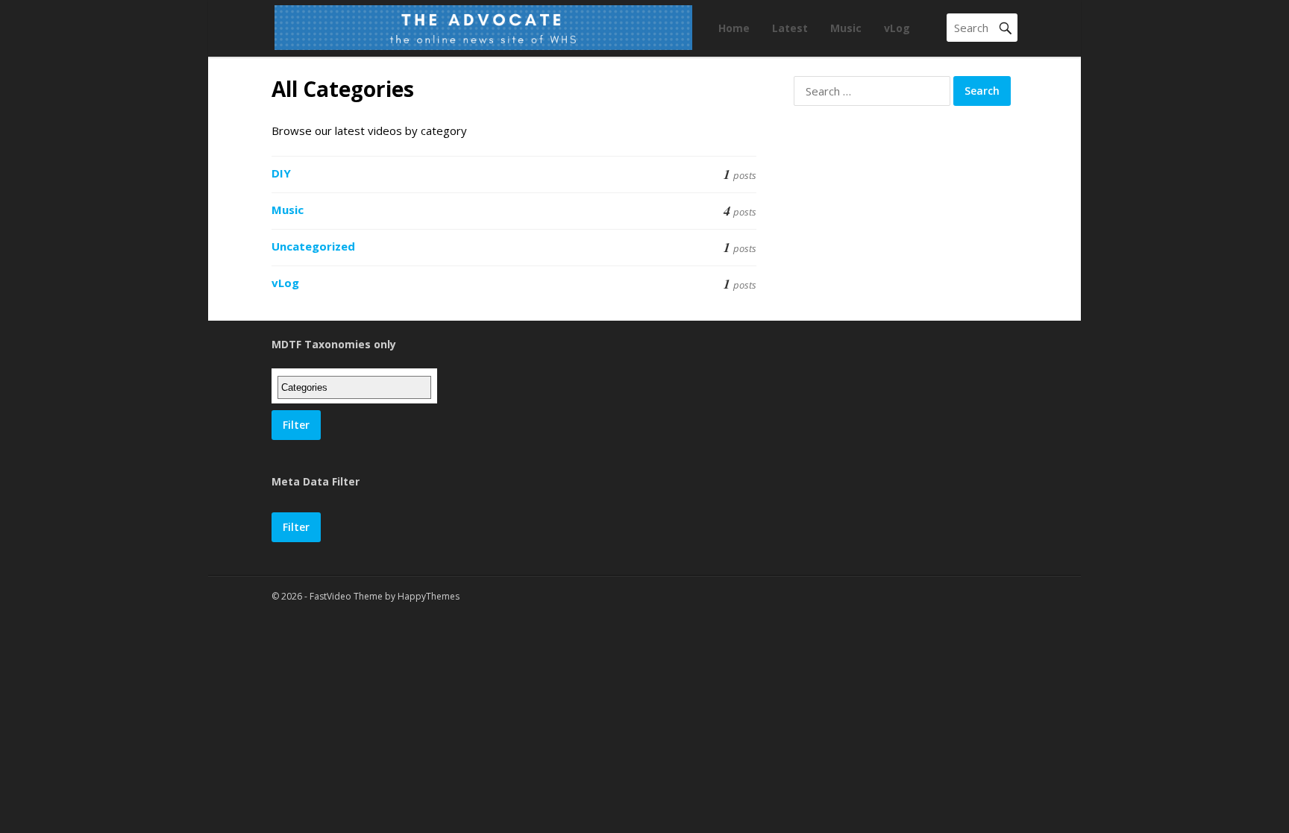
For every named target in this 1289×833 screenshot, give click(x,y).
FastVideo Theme (346, 596)
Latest (790, 28)
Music (846, 28)
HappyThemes (429, 596)
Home (734, 28)
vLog (897, 28)
